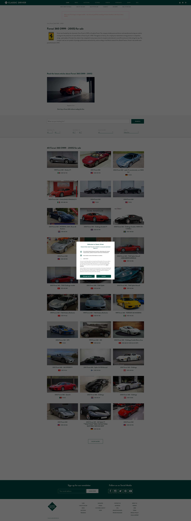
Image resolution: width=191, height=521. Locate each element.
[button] (95, 259)
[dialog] (95, 260)
